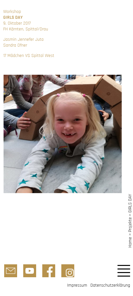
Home (130, 242)
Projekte (130, 224)
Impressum (77, 285)
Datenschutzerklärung (110, 285)
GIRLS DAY (130, 203)
